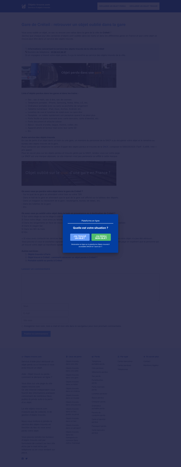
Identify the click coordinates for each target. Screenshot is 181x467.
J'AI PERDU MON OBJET (101, 237)
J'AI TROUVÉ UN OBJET (80, 237)
